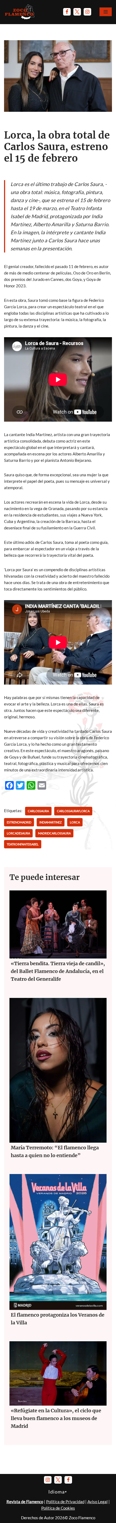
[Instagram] (87, 12)
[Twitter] (77, 12)
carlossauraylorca (73, 811)
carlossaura (38, 811)
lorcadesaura (18, 833)
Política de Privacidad (65, 1501)
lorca (75, 822)
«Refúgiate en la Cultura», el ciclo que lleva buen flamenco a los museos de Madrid (56, 1418)
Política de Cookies (58, 1508)
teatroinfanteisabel (23, 844)
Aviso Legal (97, 1501)
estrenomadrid (19, 822)
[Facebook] (67, 12)
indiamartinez (50, 822)
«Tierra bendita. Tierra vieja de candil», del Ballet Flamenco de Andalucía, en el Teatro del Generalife (58, 971)
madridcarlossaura (54, 833)
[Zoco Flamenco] (20, 12)
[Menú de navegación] (105, 11)
